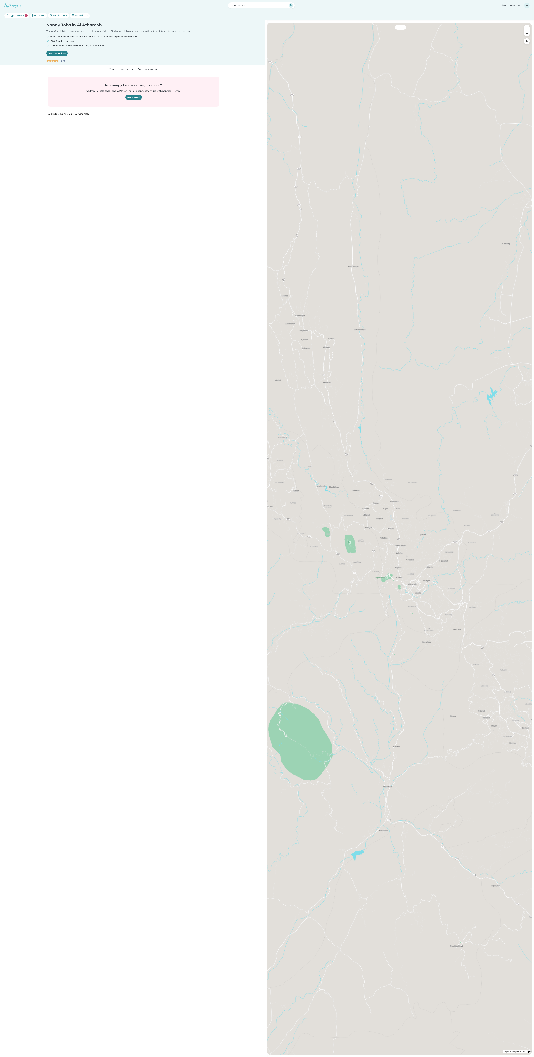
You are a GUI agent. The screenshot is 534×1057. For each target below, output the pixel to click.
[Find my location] (527, 41)
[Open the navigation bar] (527, 5)
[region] (399, 539)
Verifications (59, 15)
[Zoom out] (527, 33)
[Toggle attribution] (528, 1051)
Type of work (18, 15)
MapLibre (507, 1051)
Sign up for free (57, 53)
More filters (81, 15)
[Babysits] (13, 5)
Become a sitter (511, 5)
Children (40, 15)
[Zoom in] (527, 28)
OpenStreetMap (520, 1051)
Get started (133, 97)
